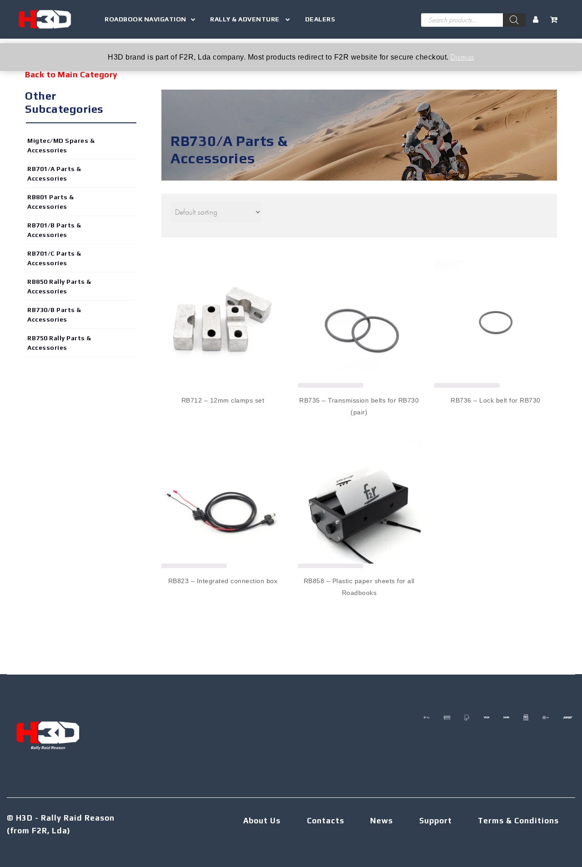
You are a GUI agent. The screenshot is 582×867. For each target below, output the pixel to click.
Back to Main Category (71, 74)
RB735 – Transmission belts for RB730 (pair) (359, 406)
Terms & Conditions (518, 820)
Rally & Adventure (245, 19)
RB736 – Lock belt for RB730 (496, 400)
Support (435, 820)
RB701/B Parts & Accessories (54, 230)
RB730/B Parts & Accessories (54, 314)
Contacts (325, 820)
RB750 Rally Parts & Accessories (59, 342)
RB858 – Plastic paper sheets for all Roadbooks (359, 586)
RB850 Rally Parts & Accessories (59, 286)
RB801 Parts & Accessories (50, 201)
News (381, 820)
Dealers (320, 19)
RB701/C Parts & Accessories (54, 258)
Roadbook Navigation (145, 19)
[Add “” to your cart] (223, 313)
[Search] (514, 20)
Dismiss (462, 56)
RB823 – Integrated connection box (223, 581)
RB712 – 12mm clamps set (223, 400)
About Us (262, 820)
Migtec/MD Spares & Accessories (61, 145)
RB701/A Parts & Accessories (54, 173)
